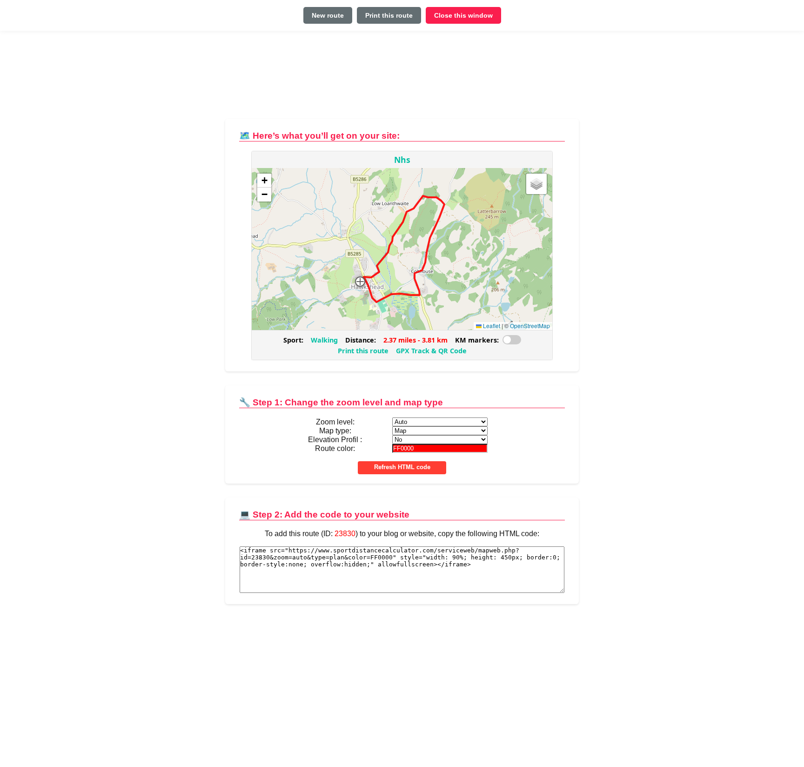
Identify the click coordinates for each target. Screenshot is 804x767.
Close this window (463, 15)
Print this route (389, 15)
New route (328, 15)
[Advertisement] (402, 78)
